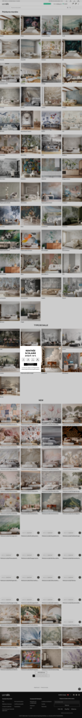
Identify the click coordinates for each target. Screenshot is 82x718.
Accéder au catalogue (30, 364)
